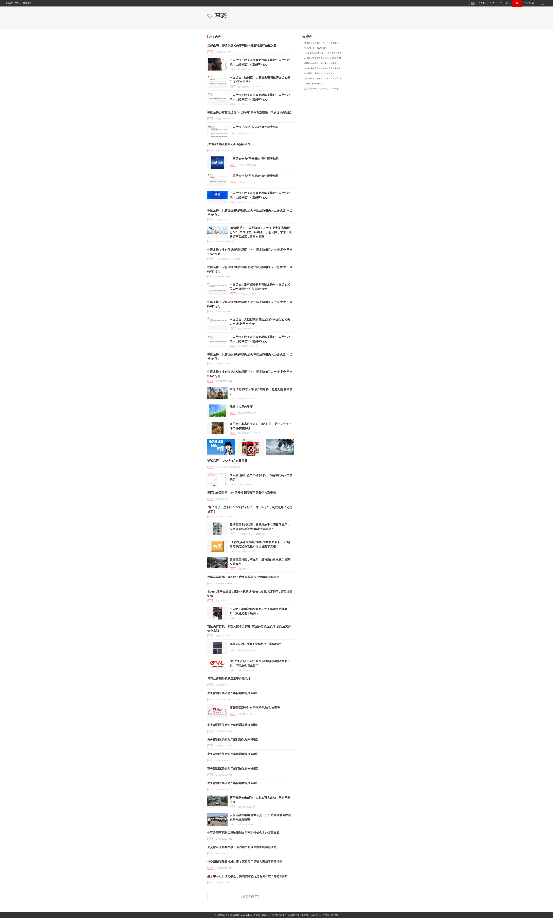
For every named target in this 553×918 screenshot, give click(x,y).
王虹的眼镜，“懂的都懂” (315, 48)
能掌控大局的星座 (241, 406)
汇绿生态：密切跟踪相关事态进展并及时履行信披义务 (241, 45)
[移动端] (473, 3)
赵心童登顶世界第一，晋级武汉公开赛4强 (323, 78)
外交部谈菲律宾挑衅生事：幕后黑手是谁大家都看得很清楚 (244, 861)
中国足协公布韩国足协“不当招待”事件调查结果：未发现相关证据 (249, 112)
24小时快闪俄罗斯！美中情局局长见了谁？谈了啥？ (325, 68)
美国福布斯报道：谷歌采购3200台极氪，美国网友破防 (325, 63)
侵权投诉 (334, 915)
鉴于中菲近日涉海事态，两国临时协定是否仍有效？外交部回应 (247, 876)
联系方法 (265, 915)
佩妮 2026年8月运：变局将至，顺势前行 (255, 643)
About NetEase (246, 915)
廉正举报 (326, 915)
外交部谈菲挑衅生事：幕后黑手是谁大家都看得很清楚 (241, 847)
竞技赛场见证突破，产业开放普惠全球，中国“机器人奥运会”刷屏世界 (325, 43)
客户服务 (282, 915)
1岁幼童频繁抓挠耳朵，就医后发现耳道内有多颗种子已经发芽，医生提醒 (325, 53)
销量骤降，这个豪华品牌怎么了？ (319, 73)
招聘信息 (274, 915)
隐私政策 (291, 915)
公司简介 (257, 915)
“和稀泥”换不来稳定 (313, 83)
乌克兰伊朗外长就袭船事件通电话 (229, 678)
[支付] (501, 3)
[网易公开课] (482, 3)
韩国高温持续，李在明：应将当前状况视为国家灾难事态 (243, 577)
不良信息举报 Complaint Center (308, 915)
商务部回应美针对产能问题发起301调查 (232, 693)
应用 (16, 3)
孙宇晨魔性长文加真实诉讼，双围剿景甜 (322, 89)
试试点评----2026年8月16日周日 (227, 460)
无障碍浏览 (26, 3)
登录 (517, 3)
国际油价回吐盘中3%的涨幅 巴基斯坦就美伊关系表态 (241, 492)
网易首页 (9, 3)
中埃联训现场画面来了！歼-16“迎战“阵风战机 (324, 58)
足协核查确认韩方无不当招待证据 (229, 144)
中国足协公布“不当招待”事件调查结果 (254, 126)
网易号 (210, 52)
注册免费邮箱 (529, 3)
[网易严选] (492, 3)
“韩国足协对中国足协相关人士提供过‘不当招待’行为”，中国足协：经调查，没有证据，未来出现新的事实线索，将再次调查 (261, 232)
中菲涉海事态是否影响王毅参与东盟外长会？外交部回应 (243, 832)
